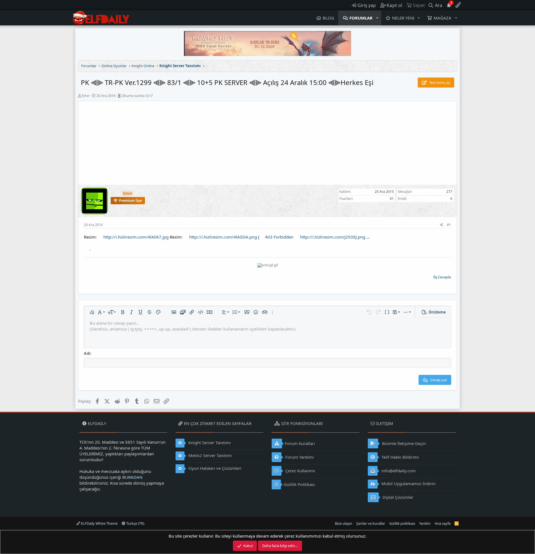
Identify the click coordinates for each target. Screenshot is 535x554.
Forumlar (361, 18)
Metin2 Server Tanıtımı (209, 455)
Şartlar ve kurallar (370, 523)
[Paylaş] (441, 225)
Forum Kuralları (300, 443)
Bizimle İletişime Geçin (403, 443)
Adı (87, 353)
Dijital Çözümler (397, 497)
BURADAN (132, 477)
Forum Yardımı (299, 457)
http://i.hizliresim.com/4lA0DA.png (223, 237)
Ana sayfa (443, 523)
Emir (85, 95)
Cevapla (444, 277)
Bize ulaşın (343, 523)
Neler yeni (403, 18)
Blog (328, 18)
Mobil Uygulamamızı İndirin (408, 483)
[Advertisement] (267, 143)
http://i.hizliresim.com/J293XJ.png (332, 237)
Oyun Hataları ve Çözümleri (214, 468)
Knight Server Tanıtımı (209, 442)
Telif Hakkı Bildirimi (399, 457)
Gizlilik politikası (402, 523)
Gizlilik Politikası (299, 484)
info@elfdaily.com (398, 470)
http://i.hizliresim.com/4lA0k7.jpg (136, 237)
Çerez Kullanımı (299, 470)
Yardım (425, 523)
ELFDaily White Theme (99, 523)
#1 (449, 224)
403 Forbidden (279, 237)
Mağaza (442, 18)
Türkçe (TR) (134, 523)
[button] (377, 18)
